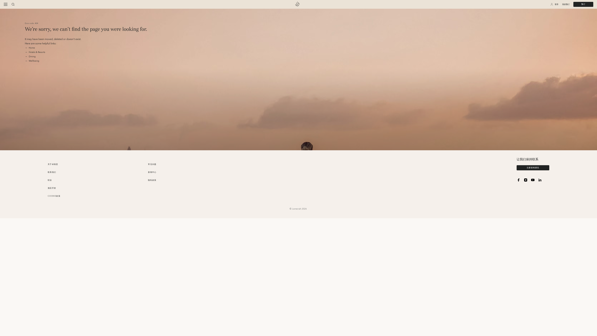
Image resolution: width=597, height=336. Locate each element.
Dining (32, 56)
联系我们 (52, 172)
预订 (583, 4)
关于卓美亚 (53, 164)
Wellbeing (34, 61)
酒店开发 (52, 188)
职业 (50, 180)
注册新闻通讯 (533, 167)
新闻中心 (152, 172)
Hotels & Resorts (37, 52)
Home (32, 48)
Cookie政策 (54, 196)
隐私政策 (152, 180)
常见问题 (152, 164)
